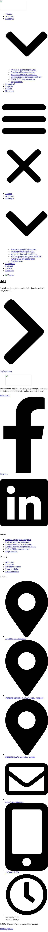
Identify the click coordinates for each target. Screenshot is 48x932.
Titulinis (8, 14)
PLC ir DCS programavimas (23, 79)
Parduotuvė (10, 84)
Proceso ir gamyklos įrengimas (23, 70)
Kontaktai (9, 91)
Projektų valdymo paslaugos (22, 72)
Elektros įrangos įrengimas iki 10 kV (26, 77)
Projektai (9, 86)
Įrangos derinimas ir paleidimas (24, 74)
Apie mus (9, 16)
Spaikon (8, 89)
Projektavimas (17, 81)
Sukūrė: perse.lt (6, 929)
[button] (24, 142)
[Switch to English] (9, 275)
